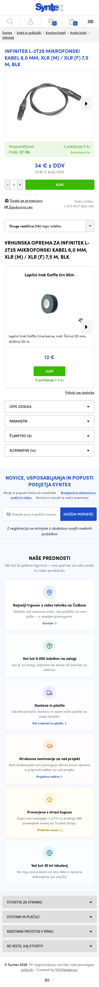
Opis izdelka (20, 406)
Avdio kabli (78, 32)
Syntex (7, 32)
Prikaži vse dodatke (79, 392)
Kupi (60, 184)
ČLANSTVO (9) (20, 435)
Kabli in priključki (29, 32)
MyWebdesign (66, 969)
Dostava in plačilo (23, 916)
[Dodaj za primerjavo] (81, 320)
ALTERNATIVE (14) (22, 450)
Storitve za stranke (24, 902)
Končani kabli (56, 32)
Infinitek (8, 37)
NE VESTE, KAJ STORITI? (25, 945)
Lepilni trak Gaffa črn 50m (49, 274)
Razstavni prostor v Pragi (30, 931)
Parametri (18, 421)
